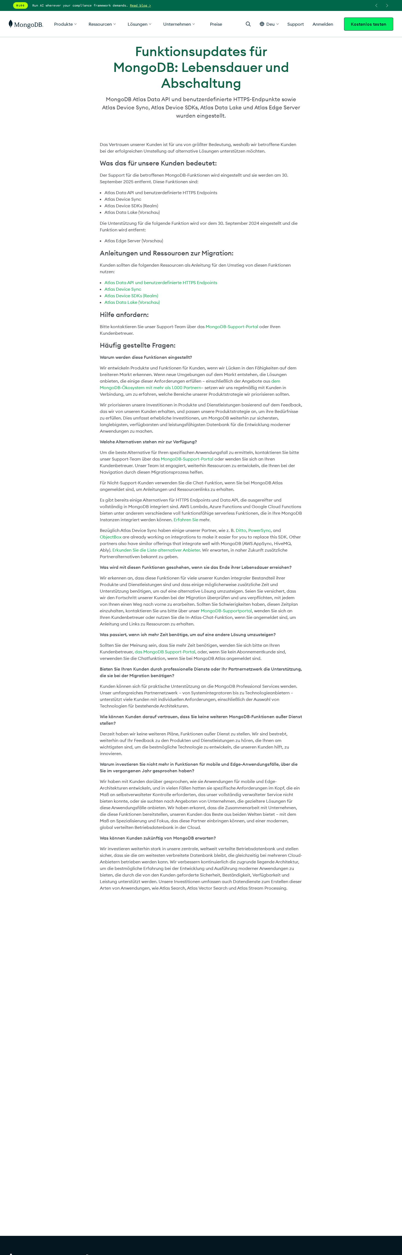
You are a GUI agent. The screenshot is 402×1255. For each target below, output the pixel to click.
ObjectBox (110, 537)
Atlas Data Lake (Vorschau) (132, 302)
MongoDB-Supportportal (226, 610)
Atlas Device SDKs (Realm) (131, 295)
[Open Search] (248, 24)
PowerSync (259, 530)
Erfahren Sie (186, 519)
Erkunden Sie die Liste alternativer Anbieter (156, 550)
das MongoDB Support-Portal (165, 651)
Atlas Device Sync (122, 289)
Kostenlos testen (368, 24)
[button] (269, 24)
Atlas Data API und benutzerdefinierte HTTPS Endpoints (160, 282)
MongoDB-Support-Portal (232, 326)
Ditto (241, 530)
